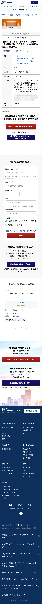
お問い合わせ (27, 476)
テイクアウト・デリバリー (25, 58)
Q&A (3, 439)
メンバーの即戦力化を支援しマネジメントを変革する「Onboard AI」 (19, 564)
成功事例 (5, 433)
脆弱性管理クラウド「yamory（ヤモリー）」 (18, 579)
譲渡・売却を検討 (7, 427)
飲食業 (16, 56)
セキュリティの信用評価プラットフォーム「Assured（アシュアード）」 (19, 587)
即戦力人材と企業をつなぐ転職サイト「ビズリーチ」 (19, 536)
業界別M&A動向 (28, 455)
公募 (24, 470)
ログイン (20, 410)
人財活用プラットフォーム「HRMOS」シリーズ (19, 545)
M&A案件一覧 (27, 430)
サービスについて (7, 430)
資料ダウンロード (28, 473)
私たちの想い (6, 436)
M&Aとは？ (26, 449)
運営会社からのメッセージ (10, 489)
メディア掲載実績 (7, 470)
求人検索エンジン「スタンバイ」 (14, 595)
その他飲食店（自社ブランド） (26, 61)
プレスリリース (7, 473)
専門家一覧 (26, 458)
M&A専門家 (26, 467)
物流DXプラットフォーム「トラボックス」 (17, 572)
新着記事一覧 (6, 449)
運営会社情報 (6, 486)
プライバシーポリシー (9, 492)
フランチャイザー (22, 63)
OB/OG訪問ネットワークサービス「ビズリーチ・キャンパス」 (18, 555)
